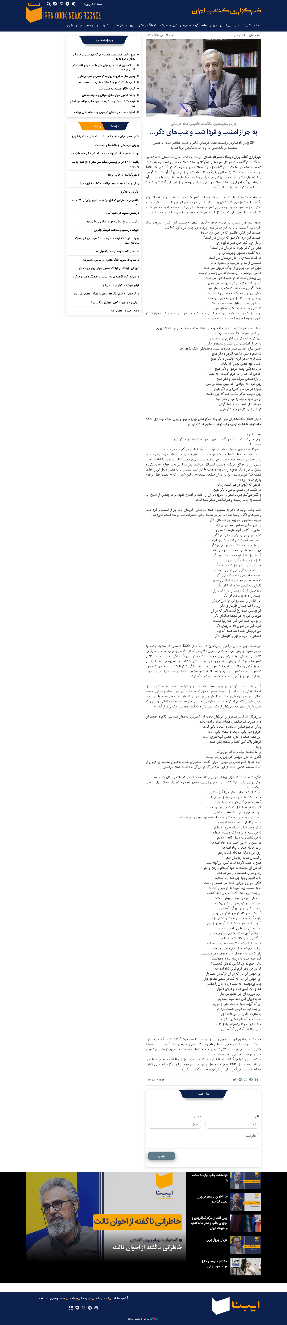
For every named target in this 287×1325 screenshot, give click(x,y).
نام (257, 1116)
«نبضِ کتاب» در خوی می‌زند (123, 174)
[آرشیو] (71, 1308)
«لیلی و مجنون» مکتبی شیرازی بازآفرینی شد (114, 302)
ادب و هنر (239, 35)
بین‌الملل (226, 25)
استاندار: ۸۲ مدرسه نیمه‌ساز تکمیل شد (117, 251)
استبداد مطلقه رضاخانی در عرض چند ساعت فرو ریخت (104, 112)
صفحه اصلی (255, 35)
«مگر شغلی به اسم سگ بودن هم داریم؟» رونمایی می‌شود (106, 293)
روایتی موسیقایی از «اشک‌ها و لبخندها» (117, 145)
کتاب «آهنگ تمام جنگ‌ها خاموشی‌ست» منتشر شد (106, 82)
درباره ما (86, 1298)
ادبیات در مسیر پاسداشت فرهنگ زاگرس (116, 230)
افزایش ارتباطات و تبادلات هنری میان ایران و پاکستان (109, 268)
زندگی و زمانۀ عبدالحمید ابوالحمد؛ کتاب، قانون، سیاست (107, 183)
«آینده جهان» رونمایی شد (124, 310)
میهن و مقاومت (125, 25)
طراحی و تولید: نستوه (138, 1319)
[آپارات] (96, 1308)
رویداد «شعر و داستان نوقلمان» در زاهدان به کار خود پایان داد (104, 153)
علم (204, 25)
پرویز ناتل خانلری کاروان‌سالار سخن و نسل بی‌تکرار (106, 76)
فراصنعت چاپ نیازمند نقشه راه (210, 1177)
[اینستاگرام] (83, 1308)
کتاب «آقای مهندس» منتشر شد (117, 88)
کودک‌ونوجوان (189, 25)
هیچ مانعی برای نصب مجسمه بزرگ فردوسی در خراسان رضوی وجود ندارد (104, 56)
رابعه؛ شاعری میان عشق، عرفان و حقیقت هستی (108, 95)
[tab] (115, 126)
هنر (237, 25)
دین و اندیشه (168, 25)
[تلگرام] (90, 1308)
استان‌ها (107, 25)
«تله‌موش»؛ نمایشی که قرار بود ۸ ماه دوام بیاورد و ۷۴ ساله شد (105, 202)
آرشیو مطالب (120, 1298)
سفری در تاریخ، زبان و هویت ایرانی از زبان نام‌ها (112, 221)
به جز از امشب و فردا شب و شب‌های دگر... (203, 132)
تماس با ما (102, 1298)
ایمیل (197, 1116)
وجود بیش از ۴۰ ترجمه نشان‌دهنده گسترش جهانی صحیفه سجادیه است (107, 240)
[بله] (77, 1308)
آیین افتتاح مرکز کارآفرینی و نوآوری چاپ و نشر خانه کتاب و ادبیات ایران (209, 1223)
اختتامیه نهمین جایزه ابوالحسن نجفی (214, 1263)
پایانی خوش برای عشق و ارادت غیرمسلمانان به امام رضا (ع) (105, 136)
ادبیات (247, 25)
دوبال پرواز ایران (217, 1240)
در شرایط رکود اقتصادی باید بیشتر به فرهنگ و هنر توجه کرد (106, 276)
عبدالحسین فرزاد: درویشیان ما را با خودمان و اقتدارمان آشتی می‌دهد (103, 67)
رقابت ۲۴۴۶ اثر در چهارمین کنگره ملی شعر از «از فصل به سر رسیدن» (105, 164)
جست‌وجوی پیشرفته (52, 1298)
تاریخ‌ (213, 25)
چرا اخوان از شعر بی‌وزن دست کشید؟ (212, 1199)
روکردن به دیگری (129, 191)
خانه (256, 25)
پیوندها (73, 1298)
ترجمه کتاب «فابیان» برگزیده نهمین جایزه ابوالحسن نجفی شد (102, 103)
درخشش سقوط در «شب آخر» (122, 213)
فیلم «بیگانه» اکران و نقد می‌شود (120, 285)
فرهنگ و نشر (148, 25)
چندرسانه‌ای (74, 25)
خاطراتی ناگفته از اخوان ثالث (147, 1247)
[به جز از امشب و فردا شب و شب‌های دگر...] (203, 78)
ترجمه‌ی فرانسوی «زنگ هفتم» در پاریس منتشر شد (110, 260)
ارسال (161, 1156)
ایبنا (226, 12)
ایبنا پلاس (91, 25)
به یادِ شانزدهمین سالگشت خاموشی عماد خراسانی (203, 124)
